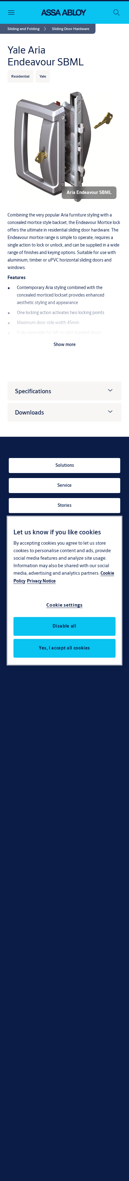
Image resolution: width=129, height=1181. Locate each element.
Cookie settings (64, 605)
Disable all (64, 626)
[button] (70, 29)
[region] (65, 591)
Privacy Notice (41, 581)
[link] (28, 29)
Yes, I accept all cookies (64, 648)
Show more (65, 344)
